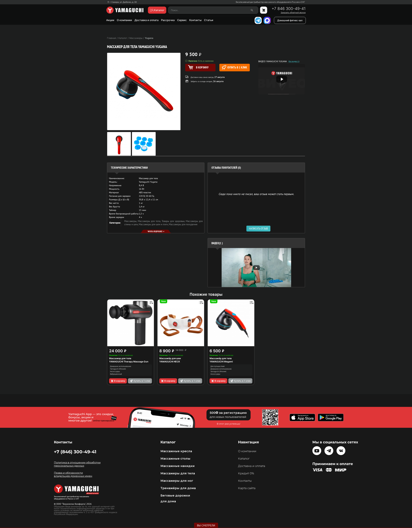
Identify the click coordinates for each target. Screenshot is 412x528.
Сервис (182, 20)
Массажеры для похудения (183, 224)
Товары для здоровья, (174, 221)
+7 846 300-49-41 (289, 9)
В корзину (119, 380)
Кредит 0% (246, 473)
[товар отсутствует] (263, 10)
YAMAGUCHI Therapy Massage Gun (128, 361)
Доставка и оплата (147, 20)
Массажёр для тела (221, 358)
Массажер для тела (120, 358)
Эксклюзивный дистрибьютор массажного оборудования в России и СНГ (270, 2)
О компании (124, 20)
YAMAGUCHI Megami (221, 361)
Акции (110, 20)
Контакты (195, 20)
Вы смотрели (206, 525)
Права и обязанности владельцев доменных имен (73, 474)
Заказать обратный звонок (293, 12)
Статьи (208, 20)
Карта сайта (246, 488)
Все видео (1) (294, 61)
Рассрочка (168, 20)
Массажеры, (131, 221)
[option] (256, 267)
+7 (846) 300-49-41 (75, 451)
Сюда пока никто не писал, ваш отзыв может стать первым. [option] (256, 193)
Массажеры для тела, (150, 221)
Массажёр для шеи (170, 358)
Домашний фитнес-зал (289, 20)
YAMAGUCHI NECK (169, 361)
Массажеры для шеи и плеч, (154, 224)
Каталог (243, 458)
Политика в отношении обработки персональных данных (77, 464)
